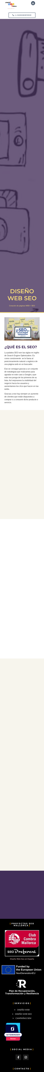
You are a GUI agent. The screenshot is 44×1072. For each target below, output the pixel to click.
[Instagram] (26, 1057)
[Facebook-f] (18, 1057)
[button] (33, 3)
